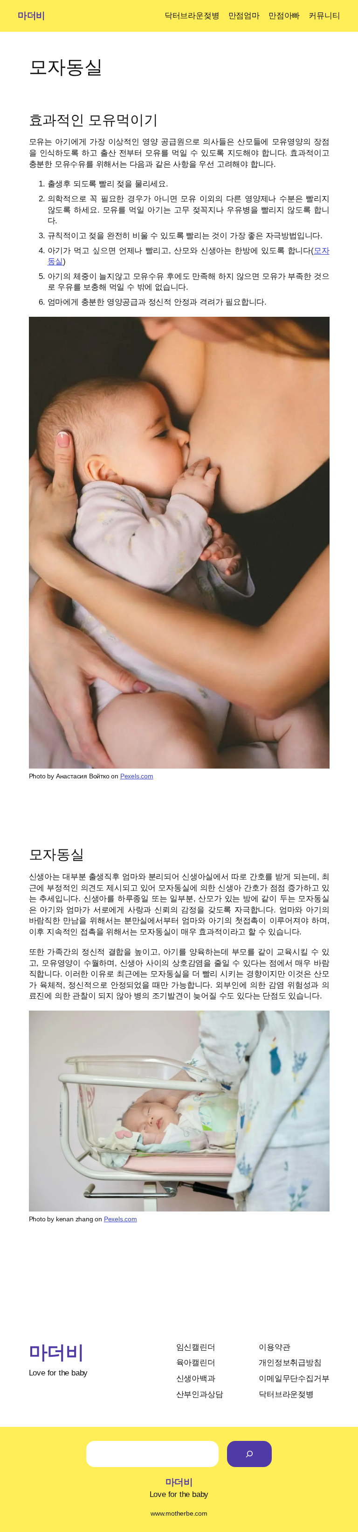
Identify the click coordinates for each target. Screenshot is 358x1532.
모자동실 (57, 854)
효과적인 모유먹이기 (93, 120)
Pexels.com (136, 776)
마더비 (31, 15)
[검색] (249, 1454)
